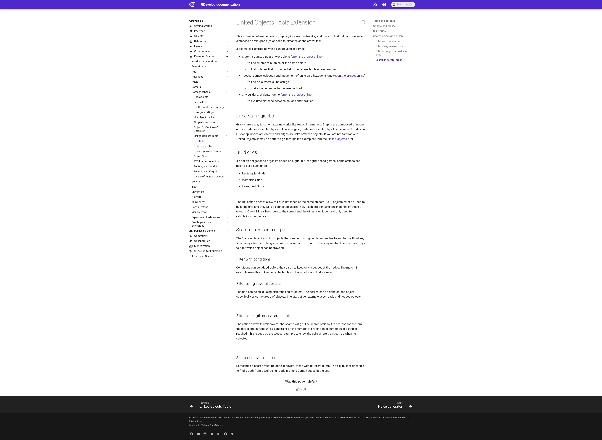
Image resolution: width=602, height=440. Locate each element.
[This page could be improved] (303, 389)
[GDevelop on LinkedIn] (232, 434)
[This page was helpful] (298, 389)
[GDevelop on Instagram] (219, 434)
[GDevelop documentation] (192, 4)
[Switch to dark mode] (384, 4)
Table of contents (384, 20)
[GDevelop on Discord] (198, 434)
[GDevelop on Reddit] (205, 434)
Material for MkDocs (212, 425)
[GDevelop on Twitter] (212, 434)
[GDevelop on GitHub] (191, 434)
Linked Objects (337, 139)
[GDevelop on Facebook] (225, 434)
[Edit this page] (363, 22)
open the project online (307, 56)
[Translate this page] (375, 4)
